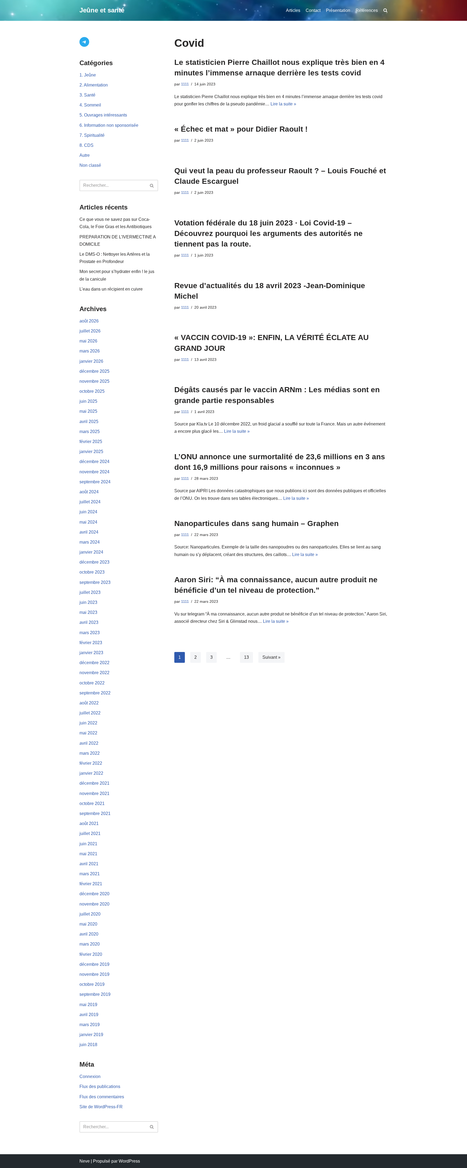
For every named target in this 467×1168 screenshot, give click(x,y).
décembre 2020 (94, 893)
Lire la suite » (283, 104)
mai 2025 (88, 411)
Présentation (338, 10)
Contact (313, 10)
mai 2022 (88, 733)
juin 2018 (88, 1044)
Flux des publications (99, 1086)
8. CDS (86, 145)
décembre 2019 (94, 964)
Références (367, 10)
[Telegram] (84, 42)
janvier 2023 (91, 652)
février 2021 (90, 883)
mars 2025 (89, 431)
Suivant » (271, 657)
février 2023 (90, 642)
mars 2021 (89, 873)
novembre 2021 (94, 793)
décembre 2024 (94, 461)
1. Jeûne (87, 75)
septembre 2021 (95, 813)
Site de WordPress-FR (101, 1106)
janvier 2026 (91, 361)
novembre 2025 (94, 381)
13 (246, 657)
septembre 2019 (95, 994)
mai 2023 (88, 612)
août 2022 (89, 703)
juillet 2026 (90, 331)
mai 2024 (88, 522)
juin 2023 (88, 602)
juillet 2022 (90, 713)
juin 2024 (88, 512)
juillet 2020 (90, 914)
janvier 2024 (91, 552)
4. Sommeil (90, 105)
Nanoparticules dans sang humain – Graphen (256, 523)
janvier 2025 (91, 451)
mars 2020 (89, 944)
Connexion (90, 1076)
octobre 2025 (92, 391)
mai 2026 (88, 341)
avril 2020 (88, 934)
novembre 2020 (94, 904)
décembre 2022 (94, 662)
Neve (84, 1161)
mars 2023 (89, 632)
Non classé (90, 165)
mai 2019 (88, 1004)
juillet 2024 (90, 502)
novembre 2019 (94, 974)
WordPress (129, 1161)
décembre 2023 (94, 562)
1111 (185, 84)
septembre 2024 (95, 482)
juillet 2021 (90, 833)
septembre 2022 (95, 693)
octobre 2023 (92, 572)
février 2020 (90, 954)
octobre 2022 (92, 683)
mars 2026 (89, 351)
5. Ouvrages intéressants (103, 115)
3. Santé (87, 95)
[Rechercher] (152, 185)
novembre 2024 (94, 472)
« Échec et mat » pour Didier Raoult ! (241, 129)
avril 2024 (88, 532)
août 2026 (89, 321)
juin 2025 (88, 401)
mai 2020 (88, 924)
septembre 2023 (95, 582)
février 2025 (90, 441)
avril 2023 (88, 622)
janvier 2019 (91, 1034)
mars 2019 (89, 1024)
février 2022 (90, 763)
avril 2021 (88, 863)
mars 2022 (89, 753)
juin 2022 (88, 723)
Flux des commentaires (101, 1096)
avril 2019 (88, 1014)
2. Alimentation (93, 85)
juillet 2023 (90, 592)
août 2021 (89, 823)
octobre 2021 (92, 803)
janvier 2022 (91, 773)
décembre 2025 (94, 371)
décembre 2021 (94, 783)
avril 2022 (88, 743)
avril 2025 (88, 421)
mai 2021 (88, 853)
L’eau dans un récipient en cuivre (111, 289)
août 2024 (89, 492)
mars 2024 (89, 542)
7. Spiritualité (92, 135)
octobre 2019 (92, 984)
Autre (84, 155)
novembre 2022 (94, 672)
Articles (293, 10)
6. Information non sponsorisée (108, 125)
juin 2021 (88, 843)
